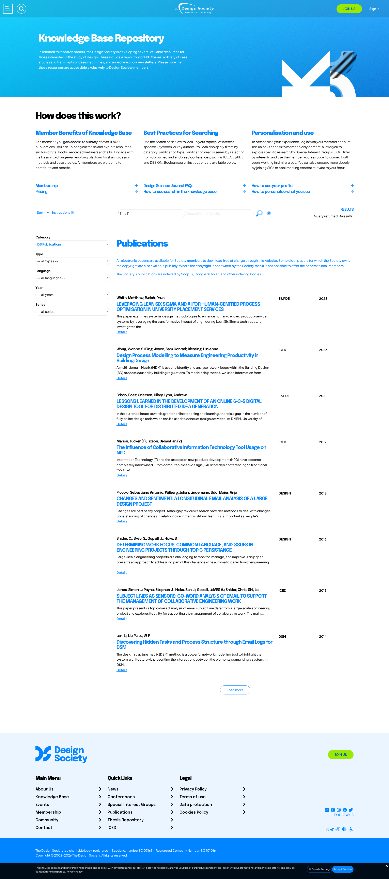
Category (42, 237)
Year (39, 287)
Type (39, 254)
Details (121, 332)
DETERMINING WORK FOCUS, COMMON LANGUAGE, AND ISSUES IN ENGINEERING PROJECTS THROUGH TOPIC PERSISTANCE (184, 548)
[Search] (21, 9)
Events (42, 805)
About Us (44, 789)
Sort (40, 212)
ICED (112, 828)
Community (46, 820)
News (113, 789)
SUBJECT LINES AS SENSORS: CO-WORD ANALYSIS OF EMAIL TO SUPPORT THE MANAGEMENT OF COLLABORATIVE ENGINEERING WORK (191, 599)
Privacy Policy (193, 789)
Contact (43, 828)
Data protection (196, 805)
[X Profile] (351, 810)
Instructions (61, 212)
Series (40, 304)
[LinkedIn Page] (327, 810)
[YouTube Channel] (333, 810)
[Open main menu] (8, 9)
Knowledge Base (52, 797)
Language (43, 271)
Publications (120, 812)
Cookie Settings (320, 869)
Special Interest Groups (132, 805)
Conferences (121, 797)
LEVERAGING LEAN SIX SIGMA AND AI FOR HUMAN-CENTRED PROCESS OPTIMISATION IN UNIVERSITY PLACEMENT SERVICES (188, 307)
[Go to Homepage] (194, 8)
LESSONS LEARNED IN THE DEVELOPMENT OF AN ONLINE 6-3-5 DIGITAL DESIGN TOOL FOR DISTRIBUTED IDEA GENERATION (189, 404)
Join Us (349, 8)
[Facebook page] (345, 810)
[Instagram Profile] (339, 810)
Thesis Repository (126, 820)
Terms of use (193, 797)
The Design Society (86, 855)
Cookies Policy (194, 812)
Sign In (374, 8)
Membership (48, 812)
